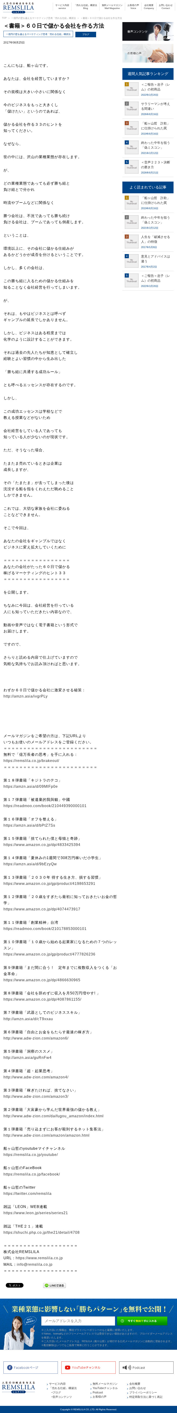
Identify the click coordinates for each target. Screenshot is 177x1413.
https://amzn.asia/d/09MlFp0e (30, 786)
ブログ (85, 34)
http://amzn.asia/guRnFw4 (27, 1058)
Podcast (98, 1392)
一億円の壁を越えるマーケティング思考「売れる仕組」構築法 (43, 18)
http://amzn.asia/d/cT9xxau (28, 1019)
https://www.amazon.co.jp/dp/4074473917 (41, 909)
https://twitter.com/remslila (27, 1194)
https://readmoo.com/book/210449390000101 (45, 806)
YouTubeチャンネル (105, 1388)
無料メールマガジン (112, 6)
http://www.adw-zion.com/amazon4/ (35, 1077)
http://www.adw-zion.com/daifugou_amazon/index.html (53, 1116)
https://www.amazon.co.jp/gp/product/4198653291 (49, 884)
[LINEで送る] (54, 1285)
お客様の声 (133, 6)
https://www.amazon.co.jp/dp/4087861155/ (42, 999)
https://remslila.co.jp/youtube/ (30, 1155)
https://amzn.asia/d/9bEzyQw (30, 864)
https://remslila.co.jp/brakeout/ (31, 761)
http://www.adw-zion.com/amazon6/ (35, 1038)
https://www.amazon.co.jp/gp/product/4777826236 (49, 954)
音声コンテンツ (62, 1397)
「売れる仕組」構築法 (85, 6)
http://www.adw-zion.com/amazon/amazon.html (46, 1135)
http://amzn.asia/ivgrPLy (25, 696)
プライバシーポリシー (143, 1392)
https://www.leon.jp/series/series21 (35, 1213)
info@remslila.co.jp (35, 1264)
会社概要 (149, 6)
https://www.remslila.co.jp (39, 1258)
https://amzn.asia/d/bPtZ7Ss (29, 825)
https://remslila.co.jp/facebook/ (31, 1174)
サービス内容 (62, 6)
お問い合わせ (166, 6)
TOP (4, 18)
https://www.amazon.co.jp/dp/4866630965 (41, 980)
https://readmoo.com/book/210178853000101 (45, 929)
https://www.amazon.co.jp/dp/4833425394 (41, 845)
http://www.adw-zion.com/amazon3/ (35, 1096)
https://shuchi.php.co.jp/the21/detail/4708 (41, 1232)
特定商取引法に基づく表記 (145, 1397)
